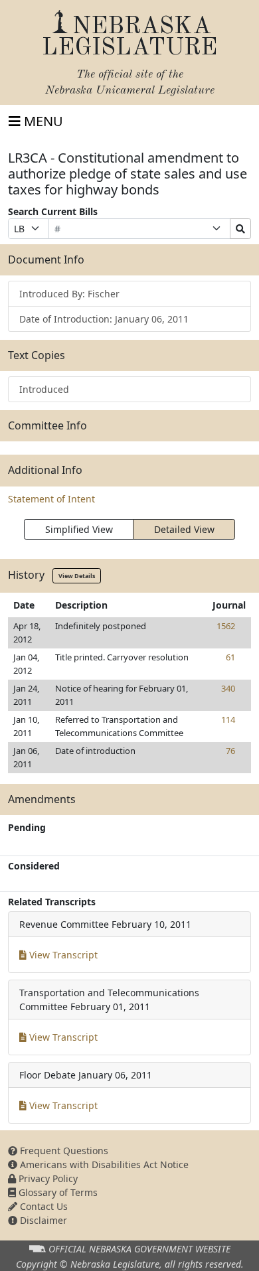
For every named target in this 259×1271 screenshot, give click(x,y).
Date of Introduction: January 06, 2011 (104, 319)
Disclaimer (42, 1220)
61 (230, 657)
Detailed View (184, 529)
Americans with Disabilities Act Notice (103, 1164)
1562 (225, 626)
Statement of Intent (51, 498)
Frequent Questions (62, 1150)
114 (228, 719)
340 (228, 688)
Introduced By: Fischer (69, 293)
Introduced (44, 389)
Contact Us (42, 1206)
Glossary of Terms (57, 1192)
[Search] (240, 228)
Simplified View (79, 529)
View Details (76, 575)
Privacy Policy (47, 1178)
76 (230, 751)
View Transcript (62, 954)
